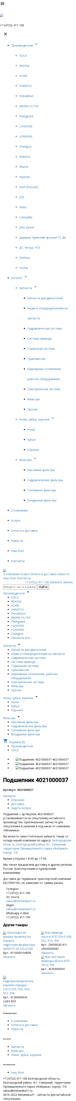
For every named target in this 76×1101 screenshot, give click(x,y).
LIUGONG (25, 126)
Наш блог (17, 551)
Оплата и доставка (24, 531)
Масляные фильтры (41, 470)
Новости (17, 541)
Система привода (39, 338)
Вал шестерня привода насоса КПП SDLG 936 (55, 961)
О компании (19, 510)
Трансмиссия (36, 359)
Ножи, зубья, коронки (37, 419)
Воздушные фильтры (41, 500)
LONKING (25, 136)
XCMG (23, 76)
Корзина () (14, 742)
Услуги (15, 520)
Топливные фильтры (41, 490)
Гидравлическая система (44, 328)
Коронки (33, 450)
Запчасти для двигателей (44, 298)
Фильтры (33, 399)
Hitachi (23, 167)
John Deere (26, 227)
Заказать (9, 796)
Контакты (18, 561)
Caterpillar (25, 217)
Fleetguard (26, 116)
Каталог (19, 278)
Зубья (31, 440)
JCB (21, 197)
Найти (43, 587)
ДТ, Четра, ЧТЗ (29, 247)
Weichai (24, 66)
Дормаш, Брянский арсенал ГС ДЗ (42, 237)
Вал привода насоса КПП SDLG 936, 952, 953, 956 (56, 937)
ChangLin (25, 146)
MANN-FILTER (29, 106)
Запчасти (28, 288)
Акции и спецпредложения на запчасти (38, 654)
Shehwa (24, 258)
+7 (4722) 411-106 (37, 582)
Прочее (32, 409)
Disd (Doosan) (28, 187)
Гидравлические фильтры (45, 480)
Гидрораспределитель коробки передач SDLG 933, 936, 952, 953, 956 (18, 987)
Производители (25, 45)
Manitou (24, 156)
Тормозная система (41, 349)
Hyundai (24, 177)
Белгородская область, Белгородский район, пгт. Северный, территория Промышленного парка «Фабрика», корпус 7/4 (37, 846)
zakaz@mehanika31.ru (20, 901)
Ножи (31, 429)
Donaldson (26, 96)
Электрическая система (43, 389)
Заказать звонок (61, 582)
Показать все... (21, 638)
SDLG (23, 55)
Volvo (23, 207)
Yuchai (23, 268)
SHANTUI (25, 86)
